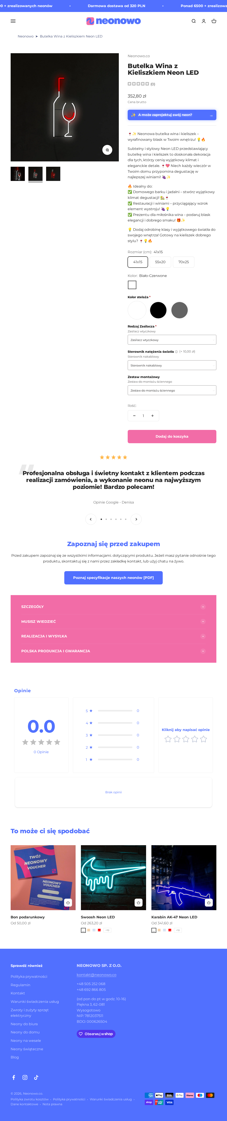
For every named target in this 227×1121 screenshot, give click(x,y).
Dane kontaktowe (24, 1104)
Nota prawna (52, 1104)
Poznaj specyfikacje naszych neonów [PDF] (113, 578)
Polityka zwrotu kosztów (30, 1099)
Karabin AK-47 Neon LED (174, 917)
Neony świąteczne (27, 1049)
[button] (113, 710)
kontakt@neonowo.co (96, 975)
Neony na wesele (26, 1041)
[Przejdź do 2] (35, 174)
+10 (107, 930)
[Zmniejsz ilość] (134, 415)
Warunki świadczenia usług (35, 1001)
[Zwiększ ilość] (152, 415)
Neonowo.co (139, 56)
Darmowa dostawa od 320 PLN (100, 6)
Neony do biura (24, 1024)
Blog (15, 1057)
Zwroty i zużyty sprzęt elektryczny (30, 1013)
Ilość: (132, 406)
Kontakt (18, 993)
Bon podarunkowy (28, 917)
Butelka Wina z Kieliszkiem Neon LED (71, 36)
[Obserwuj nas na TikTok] (36, 1077)
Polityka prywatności (29, 976)
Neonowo (25, 36)
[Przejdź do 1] (18, 174)
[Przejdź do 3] (53, 174)
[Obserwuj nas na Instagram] (25, 1077)
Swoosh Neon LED (98, 917)
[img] (138, 84)
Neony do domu (25, 1032)
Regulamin (20, 985)
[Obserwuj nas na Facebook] (14, 1077)
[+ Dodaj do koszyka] (68, 903)
